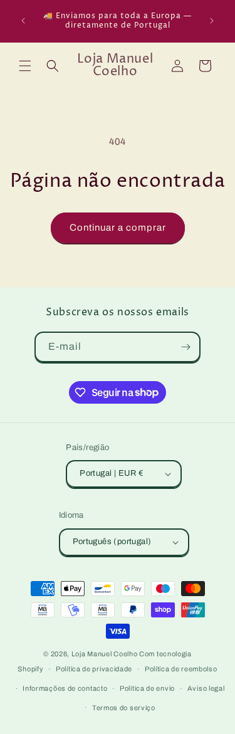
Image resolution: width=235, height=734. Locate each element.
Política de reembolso (181, 669)
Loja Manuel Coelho (104, 654)
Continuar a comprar (118, 228)
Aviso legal (206, 688)
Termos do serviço (123, 707)
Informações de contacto (65, 688)
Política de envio (147, 688)
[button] (25, 66)
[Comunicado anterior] (23, 20)
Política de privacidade (94, 669)
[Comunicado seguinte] (212, 20)
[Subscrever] (185, 347)
